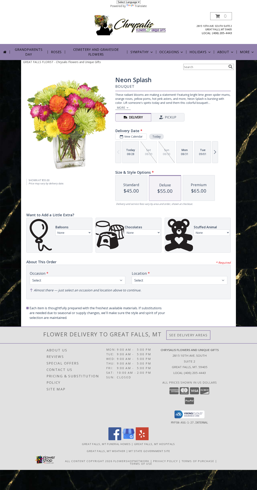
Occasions (169, 52)
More (245, 52)
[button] (221, 16)
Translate (141, 6)
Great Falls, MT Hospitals (154, 444)
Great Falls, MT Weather (106, 451)
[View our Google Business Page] (128, 439)
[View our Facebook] (114, 439)
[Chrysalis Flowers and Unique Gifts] (130, 25)
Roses (56, 52)
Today (156, 136)
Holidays (198, 52)
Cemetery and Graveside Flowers (96, 52)
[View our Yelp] (142, 439)
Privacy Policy (165, 461)
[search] (230, 66)
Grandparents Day (29, 52)
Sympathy (140, 52)
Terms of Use (141, 464)
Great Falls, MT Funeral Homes (106, 444)
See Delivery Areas (188, 335)
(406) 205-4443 (222, 33)
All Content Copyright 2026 (88, 461)
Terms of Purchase (198, 461)
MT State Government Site (149, 451)
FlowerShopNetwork (131, 461)
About (223, 52)
